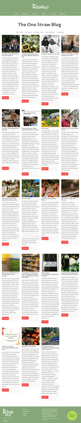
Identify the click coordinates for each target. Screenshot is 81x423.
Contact (24, 416)
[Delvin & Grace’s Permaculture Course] (70, 118)
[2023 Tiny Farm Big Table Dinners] (70, 188)
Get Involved (52, 14)
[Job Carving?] (50, 118)
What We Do (26, 411)
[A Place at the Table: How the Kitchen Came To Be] (70, 44)
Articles (44, 14)
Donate (63, 14)
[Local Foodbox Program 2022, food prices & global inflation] (70, 263)
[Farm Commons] (31, 188)
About (16, 14)
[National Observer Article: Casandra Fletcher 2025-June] (31, 118)
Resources (35, 14)
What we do (25, 14)
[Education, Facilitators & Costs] (50, 44)
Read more (5, 97)
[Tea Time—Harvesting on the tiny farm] (11, 118)
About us (25, 409)
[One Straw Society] (40, 6)
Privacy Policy (45, 420)
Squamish (53, 415)
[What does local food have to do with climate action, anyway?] (11, 263)
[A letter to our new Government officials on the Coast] (11, 336)
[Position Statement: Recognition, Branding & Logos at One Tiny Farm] (50, 336)
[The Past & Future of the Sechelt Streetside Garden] (11, 188)
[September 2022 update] (31, 336)
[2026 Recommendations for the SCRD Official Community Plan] (31, 44)
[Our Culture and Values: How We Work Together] (11, 44)
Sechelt (49, 416)
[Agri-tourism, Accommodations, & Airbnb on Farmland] (50, 263)
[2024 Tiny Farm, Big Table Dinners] (50, 188)
